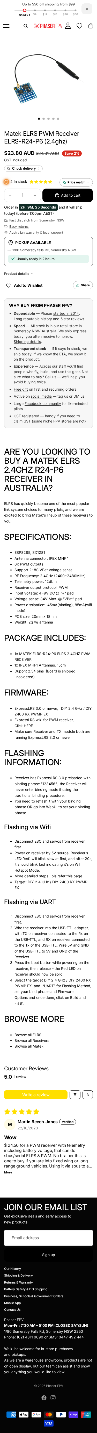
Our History (12, 1269)
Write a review (36, 1094)
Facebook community (43, 403)
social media (41, 396)
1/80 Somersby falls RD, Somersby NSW (44, 250)
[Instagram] (53, 1398)
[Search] (25, 26)
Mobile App (12, 1303)
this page (74, 876)
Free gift (21, 389)
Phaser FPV (54, 1386)
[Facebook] (44, 1398)
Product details (16, 273)
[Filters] (75, 1094)
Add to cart (70, 195)
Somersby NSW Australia (35, 331)
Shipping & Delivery (18, 1275)
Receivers (41, 1040)
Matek (38, 1046)
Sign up (48, 1254)
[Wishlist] (79, 26)
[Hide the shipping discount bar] (86, 8)
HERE (28, 725)
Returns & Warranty (18, 1282)
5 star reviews (72, 319)
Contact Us (12, 1310)
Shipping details (27, 341)
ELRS (37, 1035)
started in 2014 (66, 313)
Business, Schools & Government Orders (33, 1296)
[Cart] (90, 26)
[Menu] (6, 26)
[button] (41, 137)
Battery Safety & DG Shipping (25, 1289)
